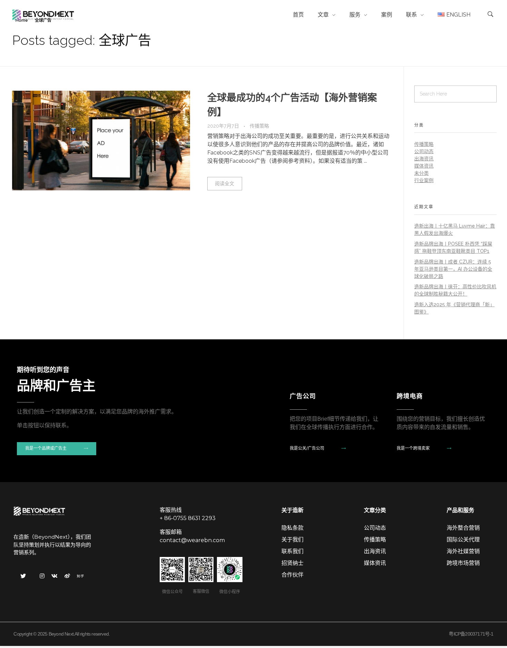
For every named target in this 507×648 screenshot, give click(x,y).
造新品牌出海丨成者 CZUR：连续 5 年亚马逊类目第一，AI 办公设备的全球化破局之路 (453, 269)
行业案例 (424, 180)
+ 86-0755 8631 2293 (188, 518)
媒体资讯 (424, 166)
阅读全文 (224, 183)
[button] (56, 448)
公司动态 (424, 151)
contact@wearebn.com (192, 540)
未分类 (421, 173)
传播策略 (259, 126)
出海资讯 (424, 158)
